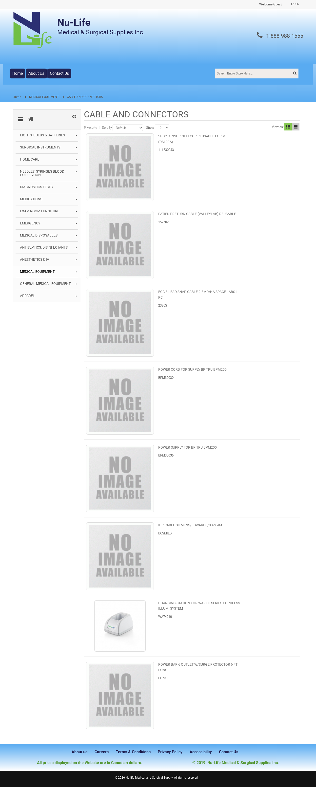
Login (295, 4)
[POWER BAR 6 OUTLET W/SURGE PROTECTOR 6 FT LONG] (120, 695)
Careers (102, 752)
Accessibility (201, 752)
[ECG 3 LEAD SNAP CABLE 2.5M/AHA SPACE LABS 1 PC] (120, 323)
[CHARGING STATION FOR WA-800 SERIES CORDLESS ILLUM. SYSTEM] (120, 626)
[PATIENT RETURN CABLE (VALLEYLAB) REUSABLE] (120, 245)
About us (79, 752)
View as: (278, 127)
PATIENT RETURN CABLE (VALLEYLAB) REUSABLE (197, 214)
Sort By (107, 127)
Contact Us (59, 73)
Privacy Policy (170, 752)
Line (295, 126)
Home (17, 73)
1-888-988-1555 (284, 36)
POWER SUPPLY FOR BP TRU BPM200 (187, 447)
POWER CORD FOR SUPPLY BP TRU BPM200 (192, 369)
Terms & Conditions (133, 752)
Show (150, 127)
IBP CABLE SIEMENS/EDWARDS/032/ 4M (190, 525)
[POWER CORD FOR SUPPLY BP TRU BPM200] (120, 400)
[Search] (294, 73)
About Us (36, 73)
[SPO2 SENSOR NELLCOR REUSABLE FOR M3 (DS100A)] (120, 167)
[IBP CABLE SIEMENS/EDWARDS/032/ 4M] (120, 556)
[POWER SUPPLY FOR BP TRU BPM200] (120, 478)
